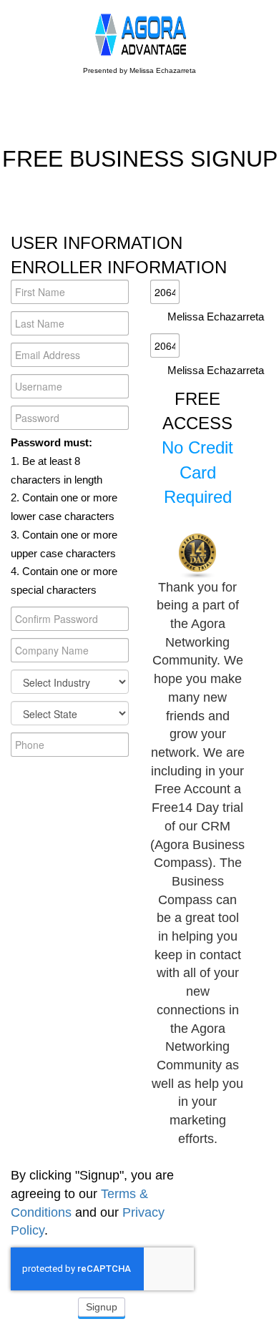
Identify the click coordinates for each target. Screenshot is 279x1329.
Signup (101, 1307)
